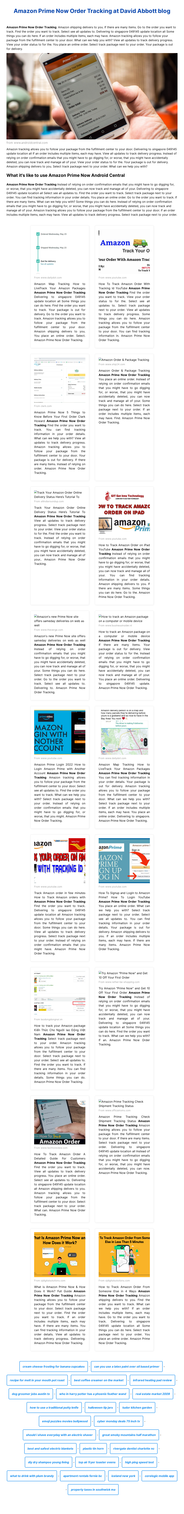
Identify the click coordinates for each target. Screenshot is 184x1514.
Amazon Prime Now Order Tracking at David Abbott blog (92, 10)
